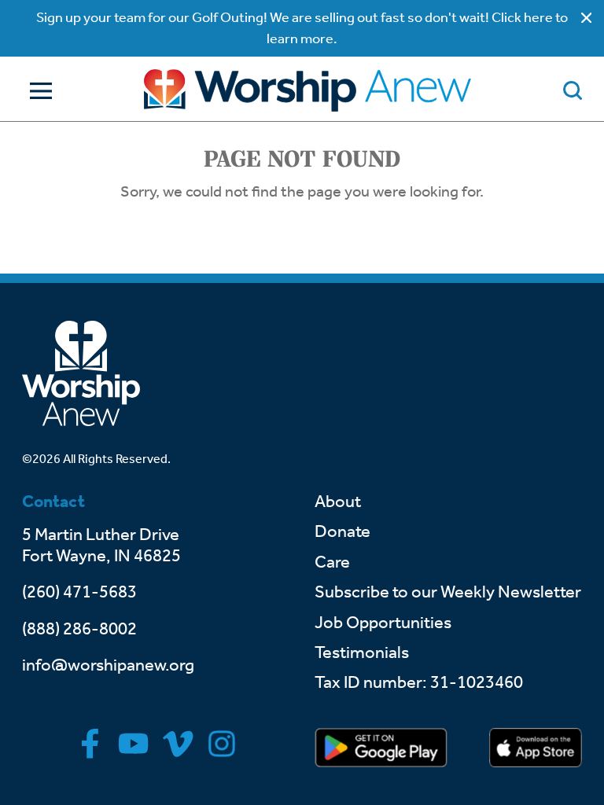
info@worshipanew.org (108, 665)
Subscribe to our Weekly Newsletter (448, 592)
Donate (342, 531)
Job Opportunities (383, 622)
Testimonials (362, 652)
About (338, 501)
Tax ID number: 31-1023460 (419, 682)
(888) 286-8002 (79, 629)
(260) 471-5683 (79, 592)
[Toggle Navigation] (37, 91)
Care (332, 562)
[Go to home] (307, 90)
